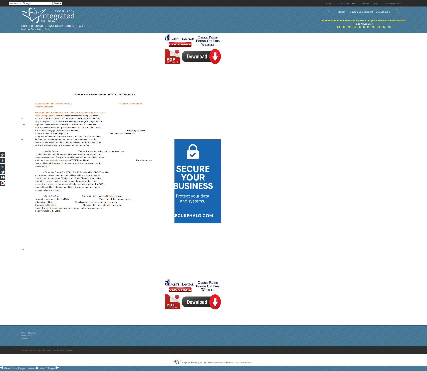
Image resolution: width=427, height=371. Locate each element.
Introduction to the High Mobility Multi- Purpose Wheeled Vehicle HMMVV (364, 20)
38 (338, 27)
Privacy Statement (28, 333)
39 (344, 27)
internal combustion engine (57, 160)
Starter (341, 11)
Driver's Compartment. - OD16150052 (370, 11)
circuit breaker (48, 205)
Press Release (27, 336)
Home (24, 26)
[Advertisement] (92, 56)
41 (354, 27)
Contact (24, 338)
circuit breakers (108, 196)
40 (349, 27)
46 (378, 27)
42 (360, 27)
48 (389, 27)
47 (384, 27)
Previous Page (14, 368)
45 (373, 27)
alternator (91, 136)
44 (368, 27)
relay (37, 121)
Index (31, 368)
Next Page (48, 368)
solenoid (53, 116)
